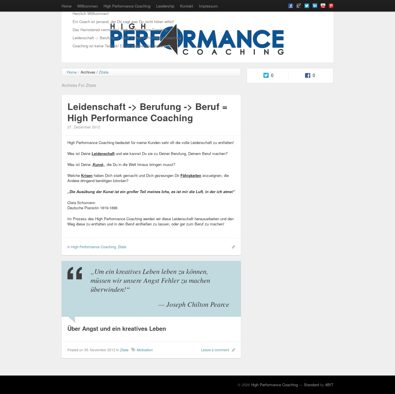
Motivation (145, 349)
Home (66, 6)
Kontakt (186, 6)
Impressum (208, 6)
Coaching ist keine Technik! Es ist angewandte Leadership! (122, 45)
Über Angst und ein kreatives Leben (116, 328)
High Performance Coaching (127, 6)
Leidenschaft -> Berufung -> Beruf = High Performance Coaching (127, 37)
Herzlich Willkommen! (91, 13)
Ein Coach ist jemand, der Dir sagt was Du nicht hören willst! (123, 21)
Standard (311, 384)
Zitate (122, 246)
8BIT (329, 384)
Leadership (165, 6)
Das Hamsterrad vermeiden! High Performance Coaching (120, 29)
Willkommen (87, 6)
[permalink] (232, 246)
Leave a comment (215, 349)
